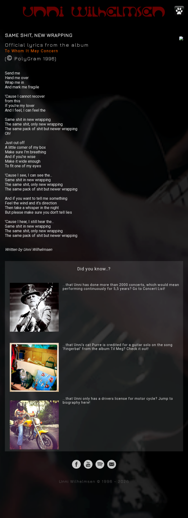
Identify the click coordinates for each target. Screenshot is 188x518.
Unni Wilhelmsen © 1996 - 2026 (94, 481)
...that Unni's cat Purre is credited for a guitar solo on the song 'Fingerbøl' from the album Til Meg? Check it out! (118, 347)
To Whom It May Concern (31, 51)
